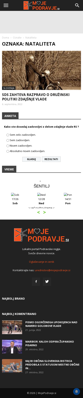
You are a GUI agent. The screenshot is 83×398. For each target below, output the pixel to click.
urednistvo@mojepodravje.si (52, 270)
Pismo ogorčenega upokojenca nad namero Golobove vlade (51, 324)
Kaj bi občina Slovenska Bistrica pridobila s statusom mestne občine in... (52, 364)
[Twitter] (47, 282)
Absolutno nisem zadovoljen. (27, 151)
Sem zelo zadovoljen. (23, 134)
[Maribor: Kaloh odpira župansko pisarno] (12, 347)
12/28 (41, 201)
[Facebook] (36, 282)
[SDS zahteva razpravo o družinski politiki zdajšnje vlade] (41, 70)
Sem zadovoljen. (20, 140)
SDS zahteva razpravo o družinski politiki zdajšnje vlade (36, 96)
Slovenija (8, 88)
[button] (77, 5)
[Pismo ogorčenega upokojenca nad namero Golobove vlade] (12, 327)
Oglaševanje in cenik (41, 262)
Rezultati (51, 159)
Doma (5, 37)
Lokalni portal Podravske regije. (41, 249)
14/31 (68, 201)
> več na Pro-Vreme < (41, 208)
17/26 (15, 201)
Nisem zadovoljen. (21, 145)
